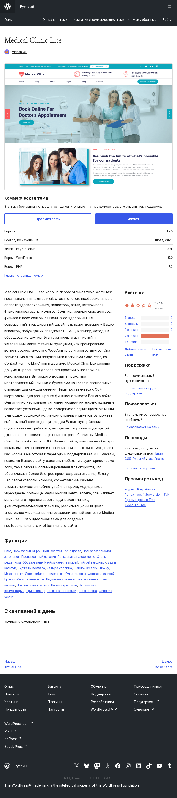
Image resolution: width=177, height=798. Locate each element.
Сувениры (144, 709)
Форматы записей (101, 573)
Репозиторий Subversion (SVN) (148, 494)
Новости (11, 694)
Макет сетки (13, 573)
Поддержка (101, 694)
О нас (9, 686)
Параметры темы (64, 585)
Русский (139, 458)
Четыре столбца (59, 568)
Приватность (15, 709)
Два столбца (87, 591)
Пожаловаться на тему (142, 427)
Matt (10, 731)
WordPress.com (19, 723)
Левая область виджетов (44, 573)
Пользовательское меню (76, 556)
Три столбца (35, 591)
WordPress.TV (104, 709)
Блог (7, 551)
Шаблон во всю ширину (91, 568)
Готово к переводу (61, 591)
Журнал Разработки (140, 489)
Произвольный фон (27, 551)
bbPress (13, 739)
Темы (8, 19)
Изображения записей (61, 562)
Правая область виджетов (24, 579)
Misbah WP (19, 52)
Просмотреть (48, 219)
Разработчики (102, 702)
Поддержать (147, 702)
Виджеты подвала (31, 568)
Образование (32, 562)
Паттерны (55, 709)
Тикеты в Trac (135, 505)
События (141, 694)
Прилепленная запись (33, 585)
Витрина (54, 686)
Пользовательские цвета (62, 551)
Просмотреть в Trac (140, 500)
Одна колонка (75, 573)
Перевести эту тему (140, 468)
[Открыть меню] (170, 6)
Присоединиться (148, 686)
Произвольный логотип (38, 556)
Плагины (54, 702)
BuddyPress (16, 746)
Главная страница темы (22, 275)
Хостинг (11, 702)
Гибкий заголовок (93, 562)
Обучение (99, 686)
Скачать (133, 219)
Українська (157, 458)
